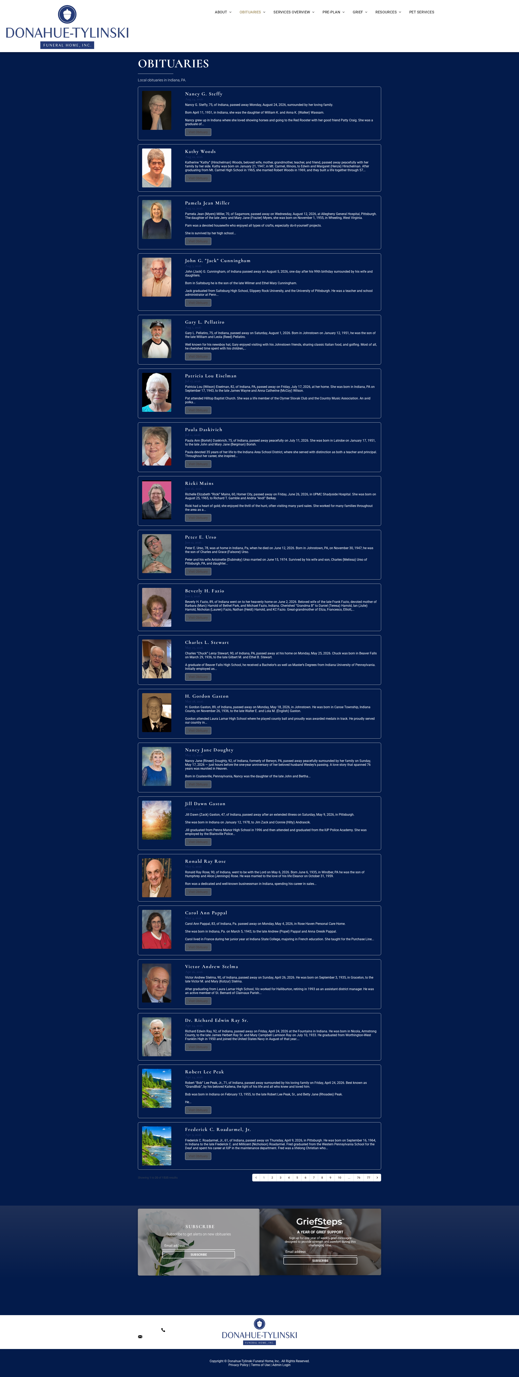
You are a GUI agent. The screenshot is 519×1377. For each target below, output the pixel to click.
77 (368, 1177)
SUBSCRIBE (199, 1255)
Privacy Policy (238, 1365)
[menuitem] (223, 12)
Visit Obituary (198, 132)
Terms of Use (260, 1365)
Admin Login (281, 1365)
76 (358, 1177)
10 (339, 1177)
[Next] (377, 1177)
